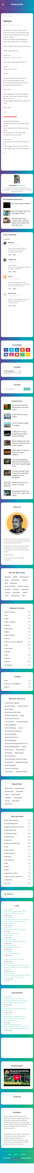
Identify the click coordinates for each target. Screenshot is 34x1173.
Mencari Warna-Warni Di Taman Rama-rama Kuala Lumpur (20, 407)
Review (17, 870)
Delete (14, 255)
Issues (17, 847)
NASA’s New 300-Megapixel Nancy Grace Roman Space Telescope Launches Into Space (15, 1018)
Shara (10, 276)
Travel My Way (8, 918)
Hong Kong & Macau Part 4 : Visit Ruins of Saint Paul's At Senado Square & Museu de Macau (16, 921)
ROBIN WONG (8, 910)
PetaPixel (7, 1015)
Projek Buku (8, 797)
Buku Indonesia (19, 788)
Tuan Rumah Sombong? (12, 953)
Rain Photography (10, 756)
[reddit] (22, 350)
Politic (17, 863)
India (17, 680)
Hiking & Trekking (17, 612)
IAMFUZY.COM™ (9, 963)
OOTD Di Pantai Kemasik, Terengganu (20, 424)
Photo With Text (20, 750)
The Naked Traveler (10, 945)
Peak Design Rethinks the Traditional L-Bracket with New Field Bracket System (16, 1027)
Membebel (17, 857)
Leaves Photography (11, 734)
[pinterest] (28, 350)
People (24, 746)
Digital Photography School (13, 1024)
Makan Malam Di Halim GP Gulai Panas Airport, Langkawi (20, 452)
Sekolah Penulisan (9, 973)
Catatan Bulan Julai (17, 830)
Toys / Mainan (9, 771)
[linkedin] (17, 350)
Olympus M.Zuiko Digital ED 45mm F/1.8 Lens (16, 744)
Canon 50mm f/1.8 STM (11, 718)
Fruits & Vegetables (10, 725)
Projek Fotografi (19, 753)
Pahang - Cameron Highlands (17, 642)
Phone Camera (9, 750)
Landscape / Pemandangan (13, 731)
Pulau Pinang (17, 648)
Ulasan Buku (15, 801)
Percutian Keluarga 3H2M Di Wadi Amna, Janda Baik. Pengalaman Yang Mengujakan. (20, 474)
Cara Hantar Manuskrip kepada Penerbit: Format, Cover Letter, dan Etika (17, 976)
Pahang (17, 638)
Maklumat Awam (17, 853)
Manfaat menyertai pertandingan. (15, 929)
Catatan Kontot (17, 837)
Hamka (7, 794)
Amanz (6, 1007)
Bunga (22, 715)
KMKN (6, 583)
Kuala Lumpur (17, 628)
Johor (17, 615)
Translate (19, 373)
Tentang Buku (18, 797)
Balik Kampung (24, 577)
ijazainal (11, 242)
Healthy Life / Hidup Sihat (17, 843)
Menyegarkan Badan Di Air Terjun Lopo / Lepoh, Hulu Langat (20, 493)
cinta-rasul (7, 927)
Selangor (17, 662)
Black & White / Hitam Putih (12, 712)
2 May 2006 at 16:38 (13, 245)
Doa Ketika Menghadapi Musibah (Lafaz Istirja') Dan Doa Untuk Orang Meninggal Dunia (21, 463)
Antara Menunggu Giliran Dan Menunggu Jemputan (21, 212)
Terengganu (17, 665)
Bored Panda (8, 997)
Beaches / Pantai (23, 706)
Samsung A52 (9, 762)
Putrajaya (17, 652)
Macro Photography (10, 740)
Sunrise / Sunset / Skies (11, 768)
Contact (23, 1154)
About (16, 1154)
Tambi (7, 595)
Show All (7, 981)
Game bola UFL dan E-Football (14, 959)
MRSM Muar (13, 583)
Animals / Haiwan (10, 706)
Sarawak (17, 658)
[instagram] (11, 354)
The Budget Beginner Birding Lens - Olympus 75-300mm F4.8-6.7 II (15, 913)
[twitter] (11, 350)
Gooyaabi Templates (17, 1160)
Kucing (21, 728)
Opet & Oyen (24, 589)
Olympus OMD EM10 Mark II (12, 746)
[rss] (28, 354)
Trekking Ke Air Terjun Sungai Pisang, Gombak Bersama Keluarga (19, 434)
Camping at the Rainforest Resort (15, 941)
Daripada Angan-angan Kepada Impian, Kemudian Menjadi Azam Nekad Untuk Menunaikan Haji (20, 222)
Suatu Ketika (16, 592)
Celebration (17, 840)
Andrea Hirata (9, 788)
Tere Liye (7, 801)
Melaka (17, 632)
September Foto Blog (22, 762)
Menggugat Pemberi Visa (12, 947)
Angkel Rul (7, 25)
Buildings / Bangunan (11, 715)
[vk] (6, 354)
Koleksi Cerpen (16, 794)
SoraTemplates (16, 1158)
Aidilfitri (15, 577)
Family (7, 580)
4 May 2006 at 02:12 (13, 279)
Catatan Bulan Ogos (17, 833)
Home (5, 16)
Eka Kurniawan (9, 791)
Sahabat (7, 592)
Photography (8, 753)
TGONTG (24, 592)
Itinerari (17, 687)
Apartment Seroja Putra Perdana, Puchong (19, 484)
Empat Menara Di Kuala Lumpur (19, 415)
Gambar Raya (15, 580)
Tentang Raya (15, 595)
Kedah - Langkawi (17, 622)
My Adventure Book (10, 939)
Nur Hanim (8, 589)
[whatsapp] (22, 354)
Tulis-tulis (17, 883)
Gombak (24, 580)
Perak (17, 645)
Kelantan (17, 625)
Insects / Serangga (10, 728)
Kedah (17, 619)
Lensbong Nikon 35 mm (11, 737)
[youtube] (17, 354)
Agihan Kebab (8, 935)
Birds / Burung (9, 709)
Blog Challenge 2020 (17, 823)
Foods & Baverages (22, 721)
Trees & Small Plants (21, 771)
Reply (10, 255)
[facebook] (6, 350)
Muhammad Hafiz (10, 586)
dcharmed (12, 293)
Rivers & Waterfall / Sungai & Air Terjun (16, 759)
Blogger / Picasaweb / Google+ (17, 827)
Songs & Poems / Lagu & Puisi (17, 876)
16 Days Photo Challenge (12, 703)
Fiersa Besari (19, 791)
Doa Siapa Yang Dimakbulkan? (21, 203)
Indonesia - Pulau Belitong (17, 684)
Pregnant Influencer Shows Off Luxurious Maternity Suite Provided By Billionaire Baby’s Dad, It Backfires (16, 1001)
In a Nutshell (8, 951)
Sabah (17, 655)
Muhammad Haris (23, 586)
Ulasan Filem (8, 804)
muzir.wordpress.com (11, 933)
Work (23, 595)
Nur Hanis (16, 589)
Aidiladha (8, 577)
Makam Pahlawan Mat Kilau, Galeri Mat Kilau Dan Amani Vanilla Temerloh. (21, 443)
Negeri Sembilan (17, 635)
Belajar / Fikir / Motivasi (17, 820)
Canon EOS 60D (9, 721)
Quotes (17, 866)
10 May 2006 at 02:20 (14, 296)
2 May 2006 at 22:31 (13, 262)
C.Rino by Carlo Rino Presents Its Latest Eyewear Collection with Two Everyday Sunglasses (16, 967)
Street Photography (10, 765)
